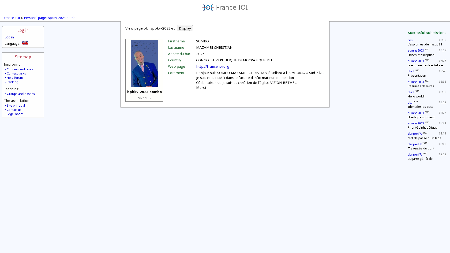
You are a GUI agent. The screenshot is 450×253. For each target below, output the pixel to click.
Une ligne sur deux (421, 117)
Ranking (12, 82)
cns (410, 40)
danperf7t (415, 133)
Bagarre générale (420, 158)
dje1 (411, 71)
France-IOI (232, 7)
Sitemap (23, 57)
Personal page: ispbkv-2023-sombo (51, 17)
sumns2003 (416, 50)
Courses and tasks (20, 69)
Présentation (417, 75)
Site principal (16, 105)
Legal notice (15, 114)
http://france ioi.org (212, 66)
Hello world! (416, 96)
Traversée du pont (421, 148)
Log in (23, 30)
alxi (410, 102)
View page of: (136, 28)
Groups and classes (21, 94)
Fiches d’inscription (421, 55)
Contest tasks (16, 73)
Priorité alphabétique (423, 127)
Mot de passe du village (424, 138)
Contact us (14, 110)
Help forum (15, 77)
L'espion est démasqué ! (425, 44)
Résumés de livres (421, 86)
